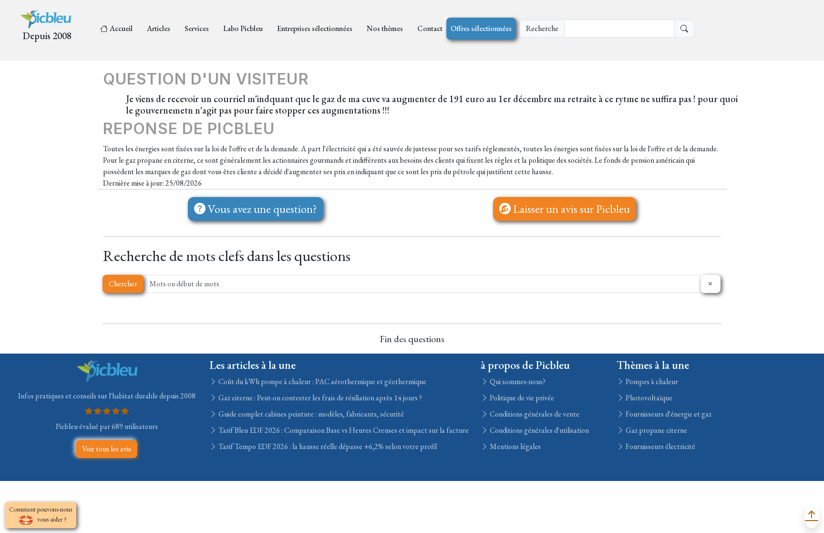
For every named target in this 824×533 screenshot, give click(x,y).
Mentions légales (514, 446)
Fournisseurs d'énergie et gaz (667, 414)
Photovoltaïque (648, 398)
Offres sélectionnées (481, 28)
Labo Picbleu (243, 28)
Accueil (121, 28)
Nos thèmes (385, 28)
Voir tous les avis (106, 449)
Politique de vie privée (521, 398)
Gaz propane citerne (655, 430)
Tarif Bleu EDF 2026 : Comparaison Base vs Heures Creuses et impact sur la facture (343, 430)
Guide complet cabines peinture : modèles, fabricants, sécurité (310, 414)
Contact (430, 28)
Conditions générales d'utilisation (538, 430)
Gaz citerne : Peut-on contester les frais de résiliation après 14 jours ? (319, 398)
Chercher (123, 284)
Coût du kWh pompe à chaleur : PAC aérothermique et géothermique (321, 381)
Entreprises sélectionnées (314, 28)
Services (197, 28)
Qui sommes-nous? (517, 381)
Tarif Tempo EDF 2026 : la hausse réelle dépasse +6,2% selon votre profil (327, 446)
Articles (158, 28)
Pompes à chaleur (651, 381)
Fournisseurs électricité (659, 446)
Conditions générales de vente (533, 414)
